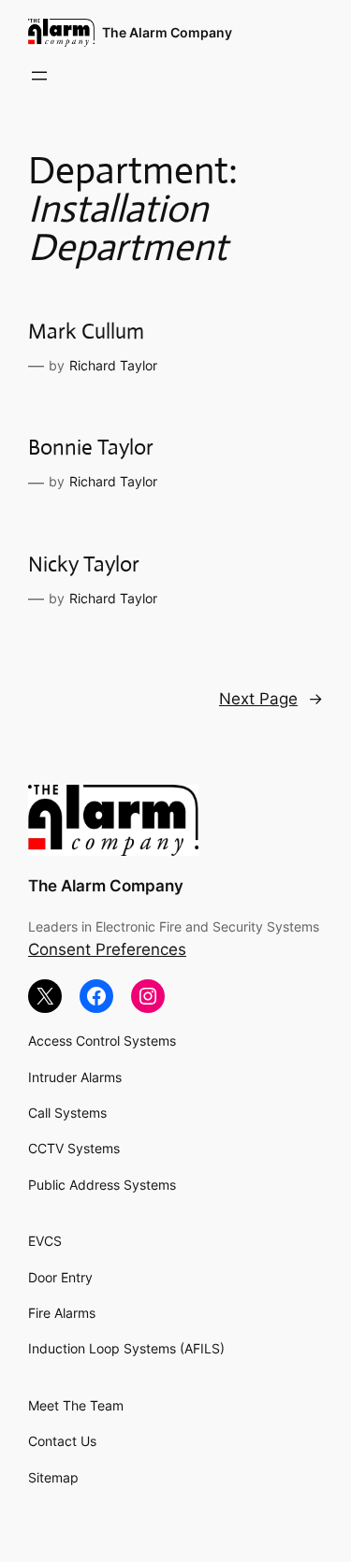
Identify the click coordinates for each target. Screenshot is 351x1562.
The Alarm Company (167, 32)
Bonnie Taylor (91, 447)
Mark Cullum (86, 331)
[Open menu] (39, 76)
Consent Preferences (107, 949)
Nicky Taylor (83, 564)
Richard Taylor (113, 365)
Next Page (271, 698)
